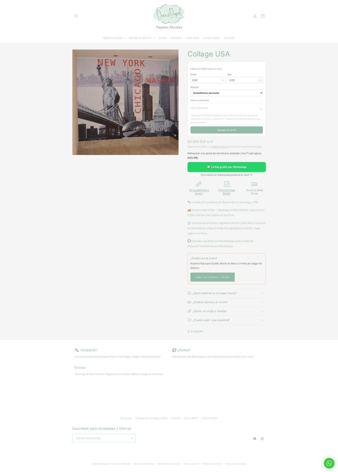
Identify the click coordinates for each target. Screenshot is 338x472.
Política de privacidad (236, 463)
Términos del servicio (212, 463)
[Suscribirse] (131, 438)
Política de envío (191, 463)
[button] (76, 16)
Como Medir (191, 418)
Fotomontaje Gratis (226, 191)
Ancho (193, 74)
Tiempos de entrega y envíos (151, 418)
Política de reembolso (144, 463)
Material (194, 87)
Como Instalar (209, 418)
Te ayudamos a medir (199, 191)
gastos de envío (220, 146)
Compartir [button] (197, 331)
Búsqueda (126, 418)
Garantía (176, 418)
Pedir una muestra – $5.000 (212, 277)
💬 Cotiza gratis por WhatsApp (226, 167)
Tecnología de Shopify (120, 463)
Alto (229, 74)
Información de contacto (168, 463)
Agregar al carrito (226, 130)
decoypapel (104, 463)
